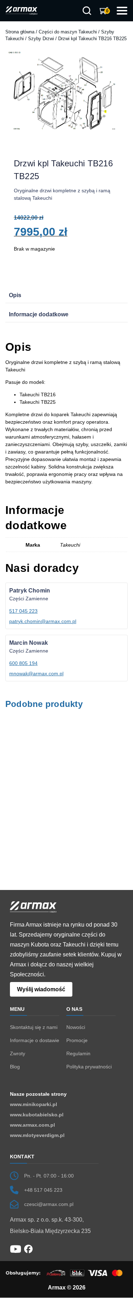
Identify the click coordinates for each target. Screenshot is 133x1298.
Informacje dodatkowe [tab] (38, 314)
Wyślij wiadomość (41, 989)
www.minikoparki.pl (33, 1104)
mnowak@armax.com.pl (36, 673)
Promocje (77, 1040)
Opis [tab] (15, 295)
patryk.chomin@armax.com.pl (42, 621)
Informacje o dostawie (34, 1040)
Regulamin (78, 1053)
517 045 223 (23, 611)
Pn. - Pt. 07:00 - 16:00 (49, 1176)
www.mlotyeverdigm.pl (37, 1135)
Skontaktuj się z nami (33, 1027)
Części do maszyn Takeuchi (68, 31)
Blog (15, 1066)
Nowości (75, 1027)
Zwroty (17, 1053)
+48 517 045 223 (43, 1190)
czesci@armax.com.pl (48, 1204)
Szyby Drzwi (41, 38)
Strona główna (19, 31)
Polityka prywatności (89, 1066)
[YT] (15, 1248)
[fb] (28, 1248)
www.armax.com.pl (32, 1125)
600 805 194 (23, 663)
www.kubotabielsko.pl (36, 1114)
